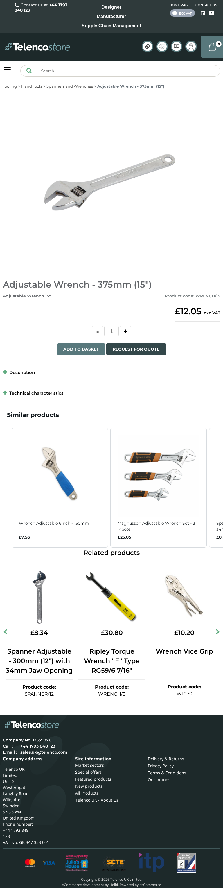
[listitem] (60, 488)
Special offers (88, 772)
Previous (6, 633)
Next (217, 633)
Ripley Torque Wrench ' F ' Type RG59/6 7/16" (112, 660)
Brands (147, 46)
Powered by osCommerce (140, 884)
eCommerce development (83, 884)
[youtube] (211, 13)
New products (88, 786)
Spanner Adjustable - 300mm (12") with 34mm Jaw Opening (39, 660)
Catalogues (176, 46)
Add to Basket (81, 349)
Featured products (93, 779)
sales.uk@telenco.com (43, 752)
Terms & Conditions (167, 772)
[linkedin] (203, 13)
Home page (179, 5)
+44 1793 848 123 (37, 746)
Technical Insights (162, 46)
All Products (86, 793)
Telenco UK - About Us (96, 800)
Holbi (113, 884)
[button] (6, 488)
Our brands (159, 779)
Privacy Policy (161, 765)
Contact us (206, 5)
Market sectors (89, 765)
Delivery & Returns (166, 758)
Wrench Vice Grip (184, 651)
